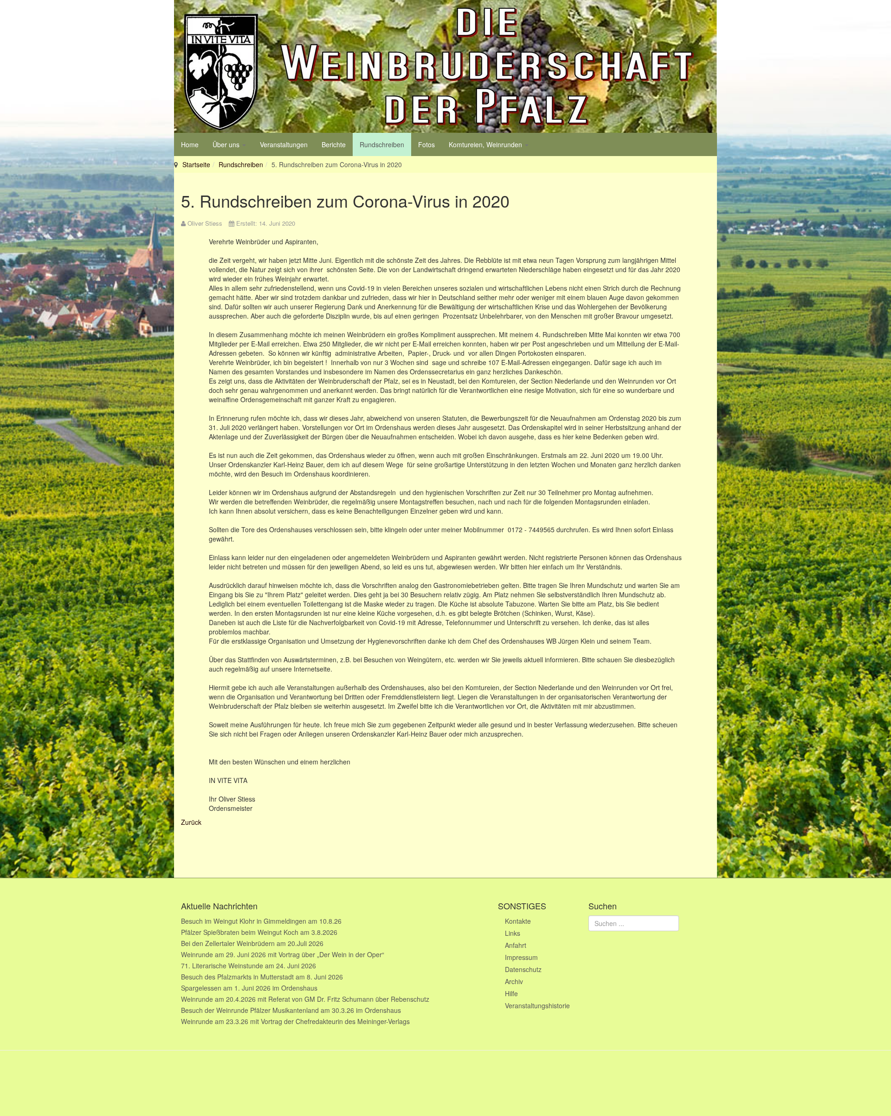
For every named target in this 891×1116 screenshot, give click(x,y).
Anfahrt (515, 945)
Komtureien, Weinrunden (486, 144)
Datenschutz (523, 969)
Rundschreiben (382, 144)
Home (190, 144)
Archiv (514, 981)
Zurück (191, 822)
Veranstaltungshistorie (537, 1005)
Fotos (426, 144)
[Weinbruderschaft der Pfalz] (445, 66)
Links (512, 933)
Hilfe (511, 993)
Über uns (227, 144)
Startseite (196, 164)
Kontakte (518, 921)
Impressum (521, 957)
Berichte (334, 144)
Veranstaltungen (284, 144)
